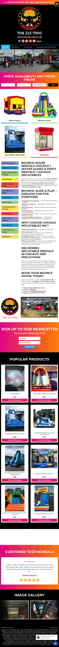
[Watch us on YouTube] (34, 41)
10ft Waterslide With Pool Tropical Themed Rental (44, 433)
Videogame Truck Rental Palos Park (30, 644)
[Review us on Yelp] (30, 41)
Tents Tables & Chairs (8, 185)
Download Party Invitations (46, 47)
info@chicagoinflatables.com (29, 37)
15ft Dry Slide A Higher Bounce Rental (44, 393)
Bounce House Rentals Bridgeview (25, 629)
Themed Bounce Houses (8, 208)
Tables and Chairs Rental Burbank (32, 634)
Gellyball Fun (7, 225)
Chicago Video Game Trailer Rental (31, 217)
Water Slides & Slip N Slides (9, 173)
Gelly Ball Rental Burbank (40, 631)
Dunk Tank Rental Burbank (13, 631)
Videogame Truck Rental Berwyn (33, 639)
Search (53, 85)
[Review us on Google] (23, 41)
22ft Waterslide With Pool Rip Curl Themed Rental (15, 473)
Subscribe (29, 347)
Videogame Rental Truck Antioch (19, 638)
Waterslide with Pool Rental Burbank (20, 637)
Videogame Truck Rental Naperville (33, 642)
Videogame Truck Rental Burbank (19, 635)
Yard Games (7, 179)
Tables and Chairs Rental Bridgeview (14, 634)
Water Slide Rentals (27, 207)
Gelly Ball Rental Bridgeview (27, 631)
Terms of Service (44, 634)
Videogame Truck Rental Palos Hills (13, 644)
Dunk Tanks (7, 202)
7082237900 (32, 289)
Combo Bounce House (8, 231)
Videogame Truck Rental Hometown (16, 642)
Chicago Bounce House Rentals (30, 201)
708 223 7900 (29, 33)
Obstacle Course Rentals (29, 204)
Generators (6, 236)
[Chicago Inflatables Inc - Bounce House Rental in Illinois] (29, 18)
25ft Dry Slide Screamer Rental (44, 513)
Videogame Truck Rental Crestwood (32, 641)
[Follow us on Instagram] (26, 41)
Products (15, 47)
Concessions (7, 214)
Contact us (27, 293)
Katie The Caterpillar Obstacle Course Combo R (14, 513)
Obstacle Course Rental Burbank (16, 632)
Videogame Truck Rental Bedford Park (16, 639)
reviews (32, 561)
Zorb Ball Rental (14, 393)
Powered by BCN (54, 627)
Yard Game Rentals (27, 210)
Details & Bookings (15, 400)
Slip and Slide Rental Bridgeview (39, 632)
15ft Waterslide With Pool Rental (14, 433)
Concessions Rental (27, 214)
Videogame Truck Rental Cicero (16, 641)
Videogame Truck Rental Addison (36, 638)
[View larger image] (15, 610)
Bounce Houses (8, 163)
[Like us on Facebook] (19, 41)
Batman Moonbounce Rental (44, 473)
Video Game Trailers (7, 219)
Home (5, 47)
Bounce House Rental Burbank (9, 629)
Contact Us (28, 47)
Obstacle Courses (9, 168)
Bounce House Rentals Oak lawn (41, 629)
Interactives (6, 197)
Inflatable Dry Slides (7, 192)
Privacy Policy (27, 632)
